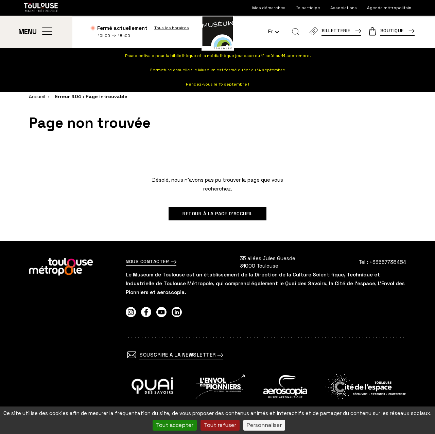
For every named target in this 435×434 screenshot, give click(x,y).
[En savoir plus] (152, 386)
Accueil (37, 96)
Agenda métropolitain (389, 8)
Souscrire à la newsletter (178, 354)
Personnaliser (264, 425)
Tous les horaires (171, 28)
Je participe (308, 8)
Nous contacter (148, 261)
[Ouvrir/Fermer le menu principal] (47, 31)
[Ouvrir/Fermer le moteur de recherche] (295, 31)
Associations (343, 8)
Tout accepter (174, 425)
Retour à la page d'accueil (217, 214)
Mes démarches (268, 8)
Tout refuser (220, 425)
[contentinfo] (217, 337)
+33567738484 (387, 262)
